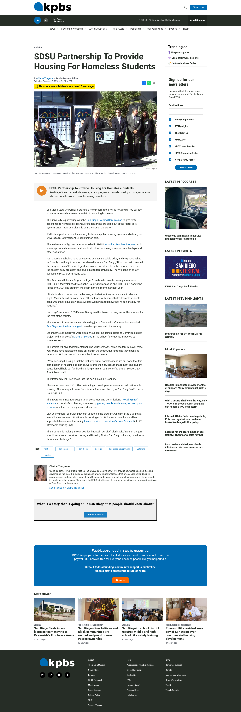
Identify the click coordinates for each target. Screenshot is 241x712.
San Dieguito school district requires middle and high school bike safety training (140, 632)
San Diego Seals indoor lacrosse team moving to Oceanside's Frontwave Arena (54, 632)
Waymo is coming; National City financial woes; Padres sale (183, 237)
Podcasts (135, 29)
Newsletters (93, 670)
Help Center (132, 695)
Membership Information (176, 675)
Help (186, 29)
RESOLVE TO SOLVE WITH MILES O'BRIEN (183, 336)
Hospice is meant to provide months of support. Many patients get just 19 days (185, 388)
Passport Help (133, 690)
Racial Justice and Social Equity (90, 625)
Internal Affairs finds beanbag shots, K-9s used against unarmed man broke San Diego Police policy (185, 419)
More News (42, 594)
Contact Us (131, 675)
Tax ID (168, 685)
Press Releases (94, 690)
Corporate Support (174, 665)
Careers (91, 675)
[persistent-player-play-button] (37, 20)
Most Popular (174, 349)
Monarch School (82, 336)
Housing (47, 455)
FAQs (129, 680)
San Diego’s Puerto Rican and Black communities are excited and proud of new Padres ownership (98, 634)
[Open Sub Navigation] (57, 29)
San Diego (83, 449)
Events (173, 29)
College (98, 449)
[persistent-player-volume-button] (46, 20)
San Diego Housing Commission (104, 220)
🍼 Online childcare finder (182, 63)
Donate (120, 580)
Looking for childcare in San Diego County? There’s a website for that (184, 433)
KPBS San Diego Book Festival (182, 286)
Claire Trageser (45, 78)
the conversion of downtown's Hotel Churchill (109, 421)
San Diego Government (119, 449)
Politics (38, 47)
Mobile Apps (93, 685)
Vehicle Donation (173, 690)
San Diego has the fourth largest (64, 326)
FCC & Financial (95, 680)
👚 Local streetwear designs (183, 57)
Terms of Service (95, 705)
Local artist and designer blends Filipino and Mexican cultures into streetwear (184, 447)
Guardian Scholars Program (120, 244)
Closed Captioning (135, 670)
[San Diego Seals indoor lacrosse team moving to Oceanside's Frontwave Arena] (54, 609)
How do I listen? (133, 685)
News (52, 29)
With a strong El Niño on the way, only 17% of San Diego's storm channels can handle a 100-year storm (186, 403)
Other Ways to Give (174, 680)
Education (126, 625)
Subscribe (186, 167)
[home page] (52, 7)
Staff (90, 700)
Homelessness (65, 449)
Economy (37, 625)
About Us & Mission (96, 665)
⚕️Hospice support (178, 52)
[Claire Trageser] (40, 473)
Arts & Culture (98, 29)
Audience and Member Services (140, 665)
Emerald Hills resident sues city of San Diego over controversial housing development (184, 634)
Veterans (141, 449)
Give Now (198, 7)
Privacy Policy (94, 695)
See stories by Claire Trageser (66, 487)
